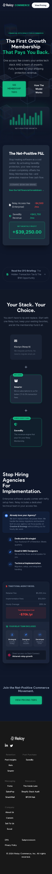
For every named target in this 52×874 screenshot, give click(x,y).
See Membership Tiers (14, 88)
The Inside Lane (30, 786)
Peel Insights (10, 760)
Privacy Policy (11, 845)
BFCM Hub (30, 797)
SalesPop (10, 792)
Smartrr (10, 771)
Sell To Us (9, 824)
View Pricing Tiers (26, 700)
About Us (9, 812)
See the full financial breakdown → (26, 190)
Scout (9, 829)
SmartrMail (10, 797)
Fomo (10, 786)
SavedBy (29, 760)
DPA (7, 840)
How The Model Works (39, 89)
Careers (9, 818)
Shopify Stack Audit (30, 792)
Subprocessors (28, 840)
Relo (11, 765)
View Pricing (40, 5)
